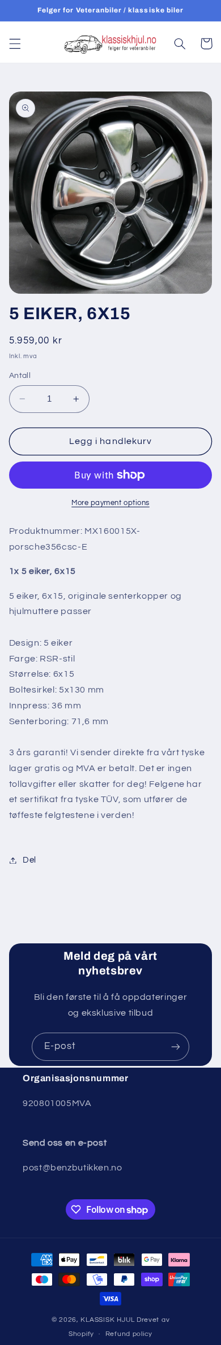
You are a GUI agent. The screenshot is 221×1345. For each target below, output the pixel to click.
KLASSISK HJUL (107, 1320)
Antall (20, 376)
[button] (15, 43)
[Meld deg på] (176, 1046)
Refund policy (129, 1334)
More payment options (110, 503)
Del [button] (29, 860)
